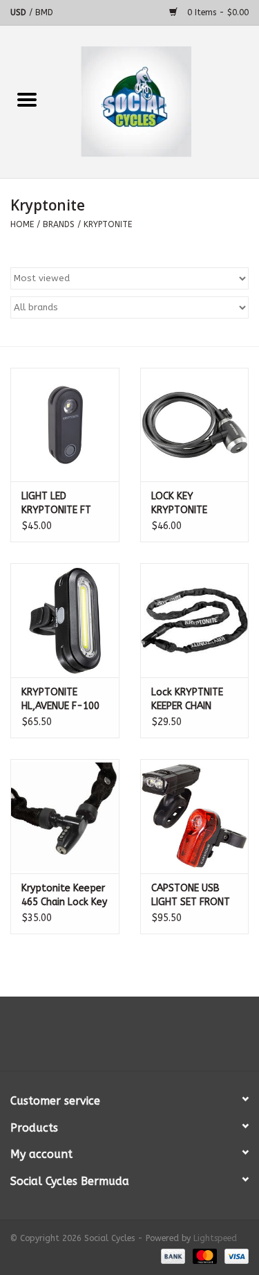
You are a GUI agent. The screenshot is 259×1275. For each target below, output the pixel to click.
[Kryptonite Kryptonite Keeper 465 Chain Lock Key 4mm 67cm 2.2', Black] (64, 816)
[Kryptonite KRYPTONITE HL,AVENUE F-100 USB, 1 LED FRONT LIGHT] (64, 620)
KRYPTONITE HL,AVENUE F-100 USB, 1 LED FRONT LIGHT (61, 699)
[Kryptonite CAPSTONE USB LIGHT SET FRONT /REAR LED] (194, 816)
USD (19, 12)
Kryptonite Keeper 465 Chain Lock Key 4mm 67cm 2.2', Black (64, 895)
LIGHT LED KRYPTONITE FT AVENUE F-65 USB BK (61, 503)
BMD (44, 12)
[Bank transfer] (172, 1255)
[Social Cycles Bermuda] (156, 101)
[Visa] (234, 1255)
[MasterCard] (204, 1255)
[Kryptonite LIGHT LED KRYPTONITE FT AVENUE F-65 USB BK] (64, 425)
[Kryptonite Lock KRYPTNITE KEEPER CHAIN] (194, 620)
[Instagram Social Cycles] (155, 1039)
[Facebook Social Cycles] (105, 1039)
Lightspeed (215, 1238)
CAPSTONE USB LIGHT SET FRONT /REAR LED (190, 895)
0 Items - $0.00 (216, 12)
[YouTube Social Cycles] (130, 1039)
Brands (59, 224)
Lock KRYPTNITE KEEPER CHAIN (187, 699)
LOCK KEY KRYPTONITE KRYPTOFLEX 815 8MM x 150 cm (189, 503)
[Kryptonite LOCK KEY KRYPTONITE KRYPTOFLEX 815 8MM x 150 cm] (194, 425)
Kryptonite (108, 224)
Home (22, 224)
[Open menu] (27, 99)
